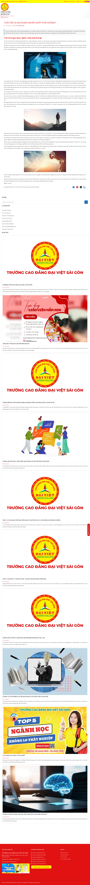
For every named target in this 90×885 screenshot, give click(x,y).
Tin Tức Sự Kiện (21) (6, 213)
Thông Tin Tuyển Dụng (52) (8, 215)
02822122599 (23, 837)
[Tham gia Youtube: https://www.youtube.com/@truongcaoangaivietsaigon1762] (78, 1)
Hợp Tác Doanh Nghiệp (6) (8, 223)
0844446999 (23, 1)
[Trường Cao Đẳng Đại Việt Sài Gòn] (85, 1)
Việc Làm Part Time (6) (7, 218)
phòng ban (57, 8)
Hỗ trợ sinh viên (63, 857)
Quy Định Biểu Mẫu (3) (7, 221)
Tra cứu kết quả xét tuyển (65, 859)
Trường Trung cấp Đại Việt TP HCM (39, 859)
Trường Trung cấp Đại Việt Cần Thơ (39, 861)
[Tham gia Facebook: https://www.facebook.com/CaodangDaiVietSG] (76, 1)
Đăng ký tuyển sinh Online (70, 1)
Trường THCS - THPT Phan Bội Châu (39, 863)
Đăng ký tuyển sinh (64, 852)
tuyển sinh (32, 8)
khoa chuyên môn (44, 8)
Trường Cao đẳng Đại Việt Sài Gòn (38, 852)
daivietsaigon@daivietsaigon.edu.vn (11, 1)
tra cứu (34, 12)
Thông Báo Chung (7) (6, 210)
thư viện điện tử (23, 12)
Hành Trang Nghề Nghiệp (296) (9, 226)
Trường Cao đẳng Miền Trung (37, 857)
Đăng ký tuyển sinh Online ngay (41, 867)
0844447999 (10, 837)
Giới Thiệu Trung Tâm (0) (7, 229)
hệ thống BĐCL (79, 8)
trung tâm (67, 8)
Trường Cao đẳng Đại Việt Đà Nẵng (39, 855)
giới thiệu (21, 8)
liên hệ (43, 12)
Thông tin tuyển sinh (64, 854)
